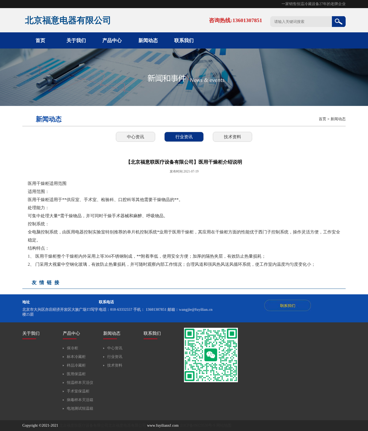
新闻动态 (148, 40)
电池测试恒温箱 (80, 408)
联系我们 (184, 40)
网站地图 (223, 425)
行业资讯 (184, 137)
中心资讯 (135, 137)
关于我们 (76, 40)
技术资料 (232, 137)
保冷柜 (72, 348)
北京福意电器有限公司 (127, 425)
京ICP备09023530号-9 (197, 425)
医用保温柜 (76, 374)
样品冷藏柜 (76, 365)
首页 (40, 40)
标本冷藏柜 (76, 357)
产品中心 (112, 40)
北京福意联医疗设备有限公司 (83, 425)
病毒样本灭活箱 (80, 400)
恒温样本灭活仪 (80, 383)
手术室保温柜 (78, 391)
